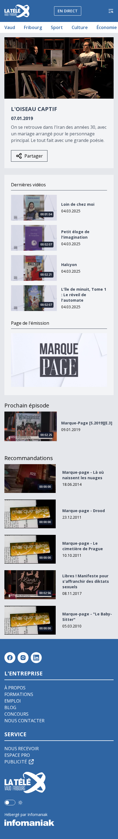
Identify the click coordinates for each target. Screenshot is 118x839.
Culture (80, 27)
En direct (68, 10)
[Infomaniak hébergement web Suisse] (59, 823)
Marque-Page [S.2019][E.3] (86, 423)
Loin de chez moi (77, 204)
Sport (57, 27)
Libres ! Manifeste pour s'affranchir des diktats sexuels (85, 581)
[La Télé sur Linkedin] (36, 657)
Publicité (15, 762)
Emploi (12, 701)
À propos (15, 688)
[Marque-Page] (59, 360)
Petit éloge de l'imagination (75, 234)
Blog (10, 707)
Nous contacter (24, 721)
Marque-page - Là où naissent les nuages (83, 475)
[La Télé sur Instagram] (23, 657)
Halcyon (69, 264)
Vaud (9, 27)
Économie (107, 27)
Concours (16, 714)
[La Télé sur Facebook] (10, 657)
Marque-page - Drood (83, 510)
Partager (33, 156)
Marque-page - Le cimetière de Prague (82, 546)
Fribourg (33, 27)
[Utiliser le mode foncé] (20, 802)
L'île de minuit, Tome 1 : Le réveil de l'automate (83, 295)
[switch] (9, 802)
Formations (18, 694)
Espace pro (17, 755)
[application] (59, 68)
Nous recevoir (21, 749)
